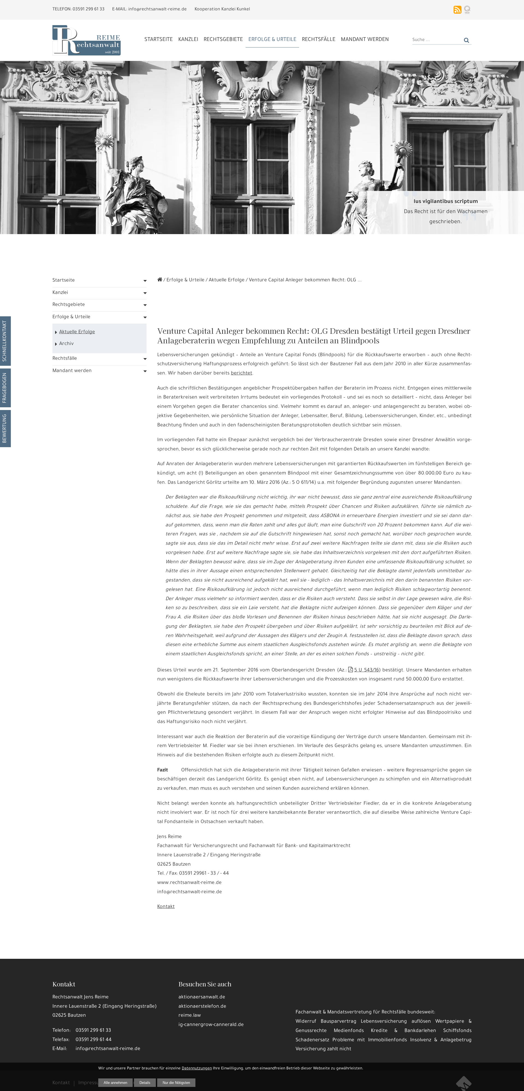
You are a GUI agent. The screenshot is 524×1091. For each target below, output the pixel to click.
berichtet (241, 373)
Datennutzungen (197, 1069)
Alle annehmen (115, 1083)
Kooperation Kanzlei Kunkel (222, 9)
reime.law (189, 1016)
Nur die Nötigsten (176, 1083)
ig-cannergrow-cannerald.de (211, 1025)
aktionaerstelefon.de (202, 1007)
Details (144, 1083)
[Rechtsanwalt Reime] (159, 280)
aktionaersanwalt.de (201, 997)
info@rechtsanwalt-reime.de (108, 1049)
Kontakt (166, 907)
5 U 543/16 (366, 670)
